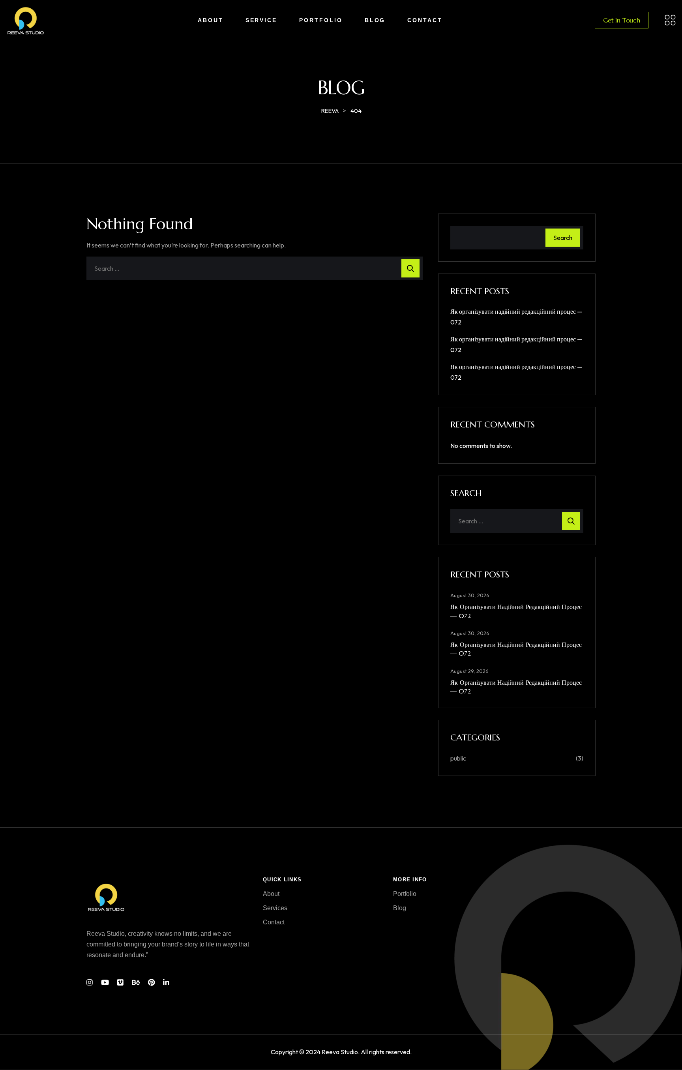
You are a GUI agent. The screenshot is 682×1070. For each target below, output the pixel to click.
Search (562, 238)
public (458, 758)
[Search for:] (254, 268)
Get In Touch (621, 20)
